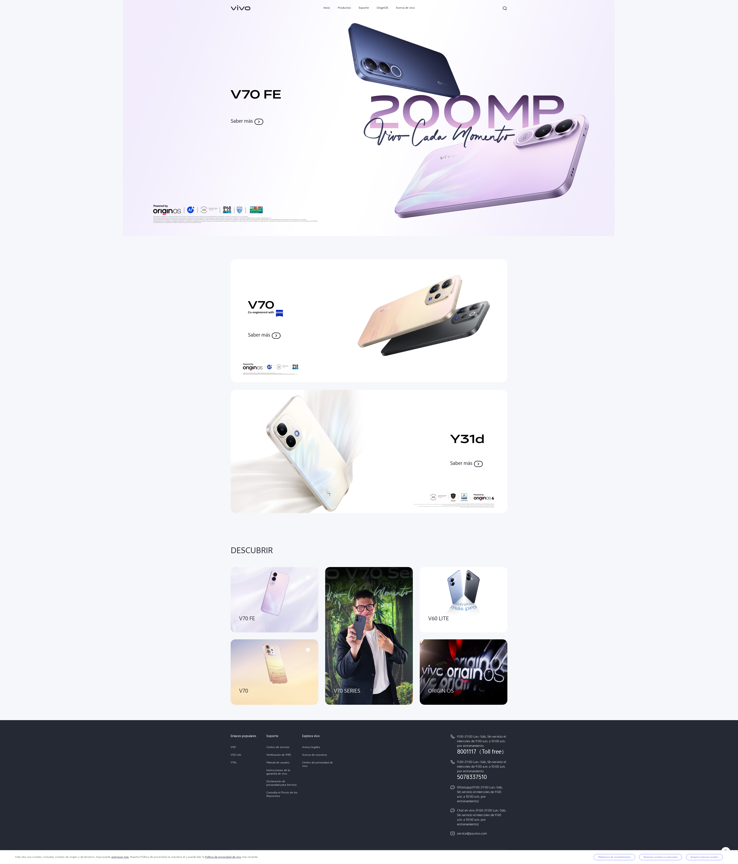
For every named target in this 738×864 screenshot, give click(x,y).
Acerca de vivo (405, 8)
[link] (241, 7)
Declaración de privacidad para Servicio (281, 783)
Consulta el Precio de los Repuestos (282, 794)
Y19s (234, 763)
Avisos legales (311, 747)
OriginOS (382, 8)
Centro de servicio (277, 747)
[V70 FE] (369, 118)
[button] (504, 8)
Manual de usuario (277, 763)
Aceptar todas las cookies (704, 857)
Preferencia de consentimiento (614, 857)
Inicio (326, 8)
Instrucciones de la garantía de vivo (278, 772)
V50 (233, 747)
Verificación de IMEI (278, 755)
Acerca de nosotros (314, 755)
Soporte (364, 8)
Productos (344, 8)
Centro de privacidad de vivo (317, 764)
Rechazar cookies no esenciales (660, 857)
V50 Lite (236, 755)
